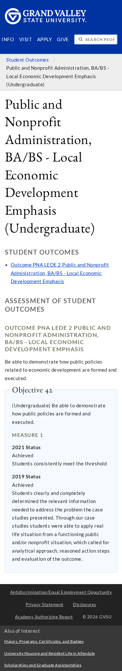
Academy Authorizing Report (44, 616)
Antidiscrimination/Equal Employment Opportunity (61, 592)
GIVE (63, 39)
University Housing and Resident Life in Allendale (49, 653)
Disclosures (84, 604)
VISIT (25, 39)
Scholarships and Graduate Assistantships (42, 665)
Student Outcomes (28, 60)
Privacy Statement (44, 604)
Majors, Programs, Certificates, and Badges (44, 641)
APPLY (44, 39)
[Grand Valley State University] (46, 22)
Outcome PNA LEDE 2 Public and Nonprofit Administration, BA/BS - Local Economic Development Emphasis (60, 273)
